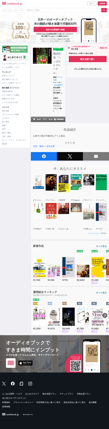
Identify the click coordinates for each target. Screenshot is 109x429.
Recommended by (94, 233)
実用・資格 (6, 133)
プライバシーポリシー (23, 402)
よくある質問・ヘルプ (10, 67)
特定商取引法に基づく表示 (48, 402)
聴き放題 (5, 111)
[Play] (34, 119)
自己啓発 (5, 122)
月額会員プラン (84, 393)
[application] (48, 119)
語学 (4, 129)
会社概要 (93, 402)
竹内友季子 (58, 85)
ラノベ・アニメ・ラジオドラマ (14, 140)
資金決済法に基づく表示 (74, 402)
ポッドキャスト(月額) (10, 114)
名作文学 (50, 146)
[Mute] (55, 119)
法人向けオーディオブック (14, 398)
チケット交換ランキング (11, 83)
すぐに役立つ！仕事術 (10, 95)
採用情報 (6, 406)
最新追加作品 (7, 91)
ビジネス (5, 118)
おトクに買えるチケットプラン (14, 64)
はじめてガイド (32, 393)
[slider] (60, 119)
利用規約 (6, 402)
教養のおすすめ (8, 99)
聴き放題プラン (49, 393)
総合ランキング (8, 75)
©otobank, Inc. (28, 414)
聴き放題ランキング (10, 79)
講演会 (4, 144)
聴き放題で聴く (87, 59)
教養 (4, 125)
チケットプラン (67, 393)
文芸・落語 (6, 136)
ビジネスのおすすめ (10, 102)
